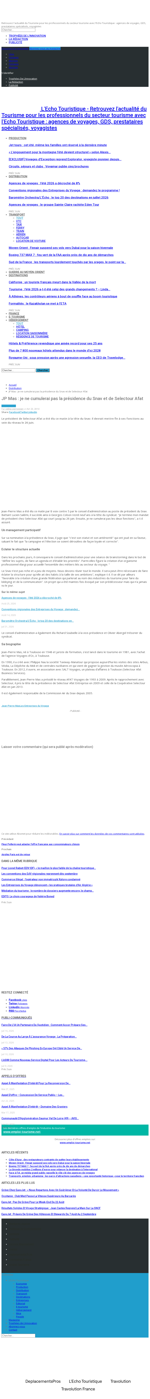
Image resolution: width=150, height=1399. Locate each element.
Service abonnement (21, 1244)
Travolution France (20, 1259)
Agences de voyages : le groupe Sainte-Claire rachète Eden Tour (54, 204)
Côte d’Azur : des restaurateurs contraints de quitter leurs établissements (49, 1159)
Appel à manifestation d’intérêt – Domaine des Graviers (34, 1106)
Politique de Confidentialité (25, 1228)
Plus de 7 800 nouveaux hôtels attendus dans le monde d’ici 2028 (55, 350)
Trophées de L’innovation (23, 1323)
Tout (19, 218)
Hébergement (18, 320)
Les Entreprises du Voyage (34, 705)
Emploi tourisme (19, 1264)
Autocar (22, 237)
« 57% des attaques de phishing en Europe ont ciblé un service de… (41, 1048)
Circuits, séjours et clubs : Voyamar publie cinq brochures (49, 166)
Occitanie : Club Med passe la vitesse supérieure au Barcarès (38, 1196)
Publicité (15, 42)
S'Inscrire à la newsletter (15, 48)
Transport (17, 214)
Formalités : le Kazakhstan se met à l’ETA (37, 303)
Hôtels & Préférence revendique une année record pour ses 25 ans (55, 343)
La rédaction (18, 39)
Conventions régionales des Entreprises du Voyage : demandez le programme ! (64, 190)
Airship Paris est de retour (15, 854)
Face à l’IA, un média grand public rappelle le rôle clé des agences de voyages (52, 1172)
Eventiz (13, 1249)
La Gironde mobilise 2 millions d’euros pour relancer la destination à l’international (53, 1169)
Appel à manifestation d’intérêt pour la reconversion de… (35, 1083)
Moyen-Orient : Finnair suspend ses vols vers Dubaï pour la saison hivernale (61, 248)
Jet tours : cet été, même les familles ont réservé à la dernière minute (58, 145)
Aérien (20, 234)
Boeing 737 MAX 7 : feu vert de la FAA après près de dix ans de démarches (61, 255)
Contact (13, 1329)
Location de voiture (31, 241)
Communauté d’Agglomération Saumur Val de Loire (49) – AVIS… (40, 1118)
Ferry (20, 227)
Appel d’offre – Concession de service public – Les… (32, 1094)
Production (17, 138)
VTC (18, 221)
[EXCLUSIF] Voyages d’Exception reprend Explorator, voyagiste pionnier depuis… (65, 159)
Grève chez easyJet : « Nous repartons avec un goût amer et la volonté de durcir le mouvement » (60, 1190)
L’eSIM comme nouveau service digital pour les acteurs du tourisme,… (44, 1060)
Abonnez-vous (17, 1326)
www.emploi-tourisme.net (22, 1132)
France (14, 313)
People (20, 1316)
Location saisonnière (32, 333)
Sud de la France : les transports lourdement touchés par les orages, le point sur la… (67, 262)
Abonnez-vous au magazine (45, 48)
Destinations (18, 275)
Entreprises (22, 1300)
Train (20, 231)
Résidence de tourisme (32, 336)
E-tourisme (17, 316)
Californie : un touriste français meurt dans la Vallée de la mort (52, 282)
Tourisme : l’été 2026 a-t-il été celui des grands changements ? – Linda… (59, 289)
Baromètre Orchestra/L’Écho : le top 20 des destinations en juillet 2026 (58, 197)
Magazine (14, 1319)
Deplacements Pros (20, 1254)
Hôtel (20, 326)
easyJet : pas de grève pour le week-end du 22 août (32, 1202)
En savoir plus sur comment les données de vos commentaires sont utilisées (101, 833)
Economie (21, 1283)
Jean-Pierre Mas (10, 705)
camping (22, 330)
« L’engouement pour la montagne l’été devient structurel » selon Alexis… (60, 152)
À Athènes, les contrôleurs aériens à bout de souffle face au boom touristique (63, 296)
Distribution (18, 176)
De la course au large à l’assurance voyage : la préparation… (39, 1036)
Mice (18, 1313)
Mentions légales (19, 1223)
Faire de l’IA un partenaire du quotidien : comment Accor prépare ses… (44, 1024)
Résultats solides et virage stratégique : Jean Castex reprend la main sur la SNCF (51, 1208)
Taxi (19, 224)
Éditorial (20, 1303)
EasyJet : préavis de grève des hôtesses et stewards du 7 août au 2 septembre (48, 1214)
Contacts (14, 1233)
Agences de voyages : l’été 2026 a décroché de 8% (44, 183)
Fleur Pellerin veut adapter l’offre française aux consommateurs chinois (40, 844)
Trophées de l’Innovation (27, 35)
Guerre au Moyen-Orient (27, 272)
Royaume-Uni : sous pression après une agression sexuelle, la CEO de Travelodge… (67, 357)
